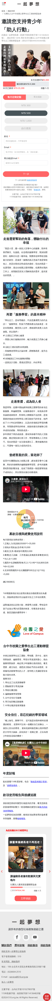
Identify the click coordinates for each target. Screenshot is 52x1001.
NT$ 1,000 (26, 120)
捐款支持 (11, 11)
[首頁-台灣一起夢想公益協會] (28, 4)
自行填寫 (26, 128)
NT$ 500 (26, 113)
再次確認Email (10, 158)
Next (49, 870)
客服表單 (37, 190)
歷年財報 (20, 945)
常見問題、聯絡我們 (11, 961)
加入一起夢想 (8, 982)
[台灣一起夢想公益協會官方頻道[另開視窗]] (35, 937)
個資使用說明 (32, 180)
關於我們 (7, 945)
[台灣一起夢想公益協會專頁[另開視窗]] (17, 937)
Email (6, 147)
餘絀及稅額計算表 (39, 781)
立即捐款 (26, 898)
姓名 (6, 136)
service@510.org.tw (18, 976)
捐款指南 (46, 945)
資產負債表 (12, 785)
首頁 (3, 11)
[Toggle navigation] (4, 4)
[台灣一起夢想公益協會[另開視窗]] (26, 937)
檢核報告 (21, 818)
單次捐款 (38, 96)
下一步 (26, 173)
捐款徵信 (33, 945)
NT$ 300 (26, 105)
